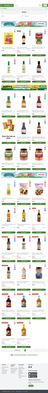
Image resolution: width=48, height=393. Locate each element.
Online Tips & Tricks (14, 368)
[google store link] (32, 377)
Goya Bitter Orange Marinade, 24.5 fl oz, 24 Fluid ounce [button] (8, 225)
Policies (13, 391)
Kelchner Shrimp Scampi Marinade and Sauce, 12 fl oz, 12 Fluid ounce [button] (8, 282)
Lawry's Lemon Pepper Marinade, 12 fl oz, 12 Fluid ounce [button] (23, 339)
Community (4, 373)
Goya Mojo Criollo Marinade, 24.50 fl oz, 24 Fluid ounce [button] (23, 225)
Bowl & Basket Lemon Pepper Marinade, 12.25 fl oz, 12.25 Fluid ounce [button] (23, 111)
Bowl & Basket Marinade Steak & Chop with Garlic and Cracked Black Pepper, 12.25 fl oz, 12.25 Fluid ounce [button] (39, 111)
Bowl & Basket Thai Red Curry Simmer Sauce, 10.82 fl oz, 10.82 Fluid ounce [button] (38, 164)
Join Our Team (4, 370)
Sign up (30, 385)
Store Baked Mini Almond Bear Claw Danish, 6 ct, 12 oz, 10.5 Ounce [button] (38, 48)
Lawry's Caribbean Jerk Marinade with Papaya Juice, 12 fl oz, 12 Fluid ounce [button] (8, 311)
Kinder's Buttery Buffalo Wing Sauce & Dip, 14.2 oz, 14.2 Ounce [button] (23, 282)
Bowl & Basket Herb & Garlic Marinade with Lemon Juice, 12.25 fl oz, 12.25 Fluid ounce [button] (8, 111)
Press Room (4, 371)
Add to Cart (8, 55)
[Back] (2, 12)
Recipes (20, 370)
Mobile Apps (21, 373)
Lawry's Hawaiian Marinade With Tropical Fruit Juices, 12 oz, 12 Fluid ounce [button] (23, 311)
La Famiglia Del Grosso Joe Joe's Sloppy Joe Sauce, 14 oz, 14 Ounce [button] (38, 282)
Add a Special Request (32, 354)
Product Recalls (14, 369)
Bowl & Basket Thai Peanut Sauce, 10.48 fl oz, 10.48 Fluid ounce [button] (23, 164)
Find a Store (21, 367)
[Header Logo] (8, 5)
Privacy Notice (25, 391)
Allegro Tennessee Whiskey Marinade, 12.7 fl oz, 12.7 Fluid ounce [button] (23, 48)
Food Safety (13, 371)
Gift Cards (20, 371)
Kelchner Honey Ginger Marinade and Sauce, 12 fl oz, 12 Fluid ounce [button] (8, 253)
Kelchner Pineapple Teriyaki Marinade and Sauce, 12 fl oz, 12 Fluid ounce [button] (38, 253)
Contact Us (13, 372)
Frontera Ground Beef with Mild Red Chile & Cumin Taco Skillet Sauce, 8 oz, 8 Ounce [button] (23, 199)
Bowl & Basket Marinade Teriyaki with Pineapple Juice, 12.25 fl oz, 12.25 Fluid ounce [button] (24, 137)
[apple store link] (32, 374)
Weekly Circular (21, 368)
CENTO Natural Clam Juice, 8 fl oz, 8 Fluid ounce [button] (8, 199)
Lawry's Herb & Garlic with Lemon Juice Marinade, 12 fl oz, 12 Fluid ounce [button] (38, 311)
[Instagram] (31, 367)
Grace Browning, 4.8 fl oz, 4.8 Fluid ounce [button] (38, 225)
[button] (40, 5)
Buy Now (8, 142)
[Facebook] (29, 367)
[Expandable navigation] (1, 5)
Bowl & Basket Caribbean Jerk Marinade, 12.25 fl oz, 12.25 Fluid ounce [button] (38, 76)
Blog (19, 374)
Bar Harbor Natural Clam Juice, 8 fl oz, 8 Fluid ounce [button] (23, 76)
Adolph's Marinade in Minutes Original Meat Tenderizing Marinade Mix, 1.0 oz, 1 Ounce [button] (8, 48)
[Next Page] (32, 350)
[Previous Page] (22, 350)
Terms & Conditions (19, 391)
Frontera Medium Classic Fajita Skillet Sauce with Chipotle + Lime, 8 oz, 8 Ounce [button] (38, 199)
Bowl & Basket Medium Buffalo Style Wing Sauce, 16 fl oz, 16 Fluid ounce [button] (38, 137)
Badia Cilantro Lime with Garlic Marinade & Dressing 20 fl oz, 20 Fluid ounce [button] (9, 76)
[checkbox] (15, 30)
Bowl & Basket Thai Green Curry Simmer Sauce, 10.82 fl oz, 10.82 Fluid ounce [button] (8, 164)
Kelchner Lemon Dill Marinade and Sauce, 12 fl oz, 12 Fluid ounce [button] (23, 253)
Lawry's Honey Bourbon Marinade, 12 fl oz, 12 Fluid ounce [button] (8, 339)
